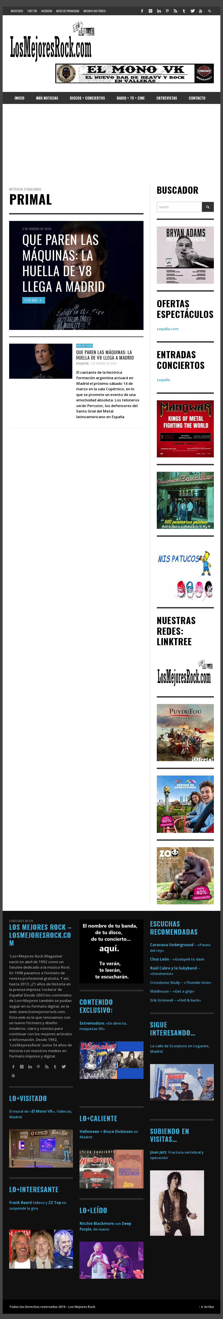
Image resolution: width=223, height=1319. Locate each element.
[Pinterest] (167, 11)
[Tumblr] (184, 11)
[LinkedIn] (159, 11)
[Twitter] (192, 11)
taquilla (163, 379)
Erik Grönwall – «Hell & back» (175, 1000)
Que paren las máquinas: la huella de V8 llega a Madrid (105, 355)
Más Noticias (84, 345)
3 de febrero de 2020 (103, 363)
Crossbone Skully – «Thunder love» (180, 982)
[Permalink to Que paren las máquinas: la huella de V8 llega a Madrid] (40, 360)
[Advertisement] (111, 144)
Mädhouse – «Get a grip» (172, 991)
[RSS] (175, 11)
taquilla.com (168, 328)
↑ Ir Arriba (206, 1307)
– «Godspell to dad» (177, 959)
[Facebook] (142, 11)
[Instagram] (150, 11)
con (100, 1223)
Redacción (82, 363)
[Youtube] (200, 11)
